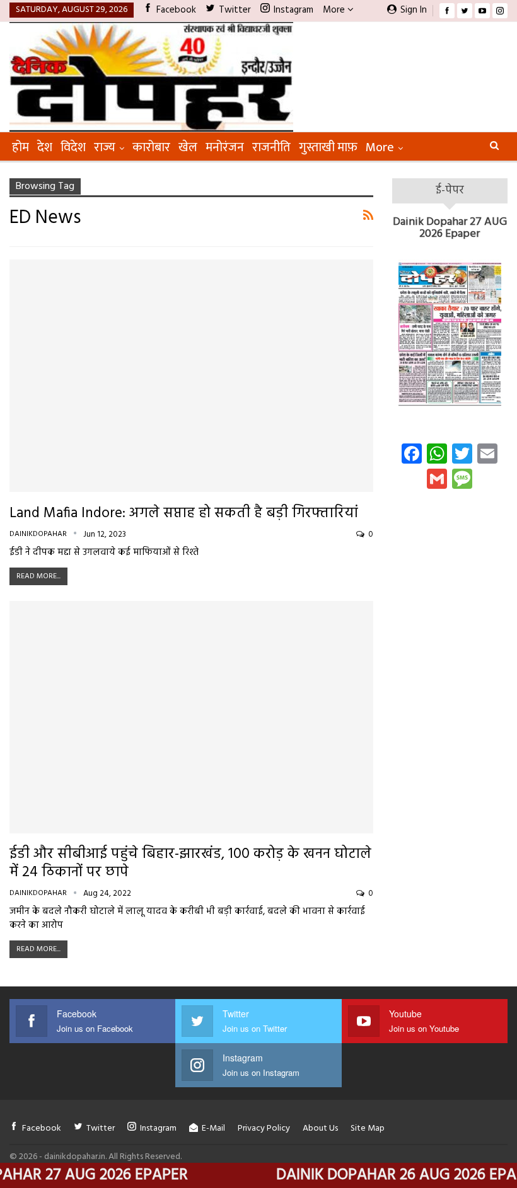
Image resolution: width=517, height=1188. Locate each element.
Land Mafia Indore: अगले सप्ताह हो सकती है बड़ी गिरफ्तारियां (183, 513)
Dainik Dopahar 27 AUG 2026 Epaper (450, 228)
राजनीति (271, 147)
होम (20, 147)
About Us (320, 1128)
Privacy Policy (264, 1128)
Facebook (176, 10)
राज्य (104, 147)
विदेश (73, 147)
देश (44, 147)
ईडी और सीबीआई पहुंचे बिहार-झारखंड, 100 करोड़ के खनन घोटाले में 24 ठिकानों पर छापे (190, 863)
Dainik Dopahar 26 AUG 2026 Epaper (383, 1175)
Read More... (38, 576)
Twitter (235, 10)
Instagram (293, 10)
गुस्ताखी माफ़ (328, 147)
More (335, 10)
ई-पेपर (450, 190)
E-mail (213, 1128)
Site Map (368, 1128)
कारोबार (151, 147)
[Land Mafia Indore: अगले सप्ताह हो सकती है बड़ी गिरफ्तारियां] (191, 376)
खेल (187, 147)
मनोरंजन (225, 147)
